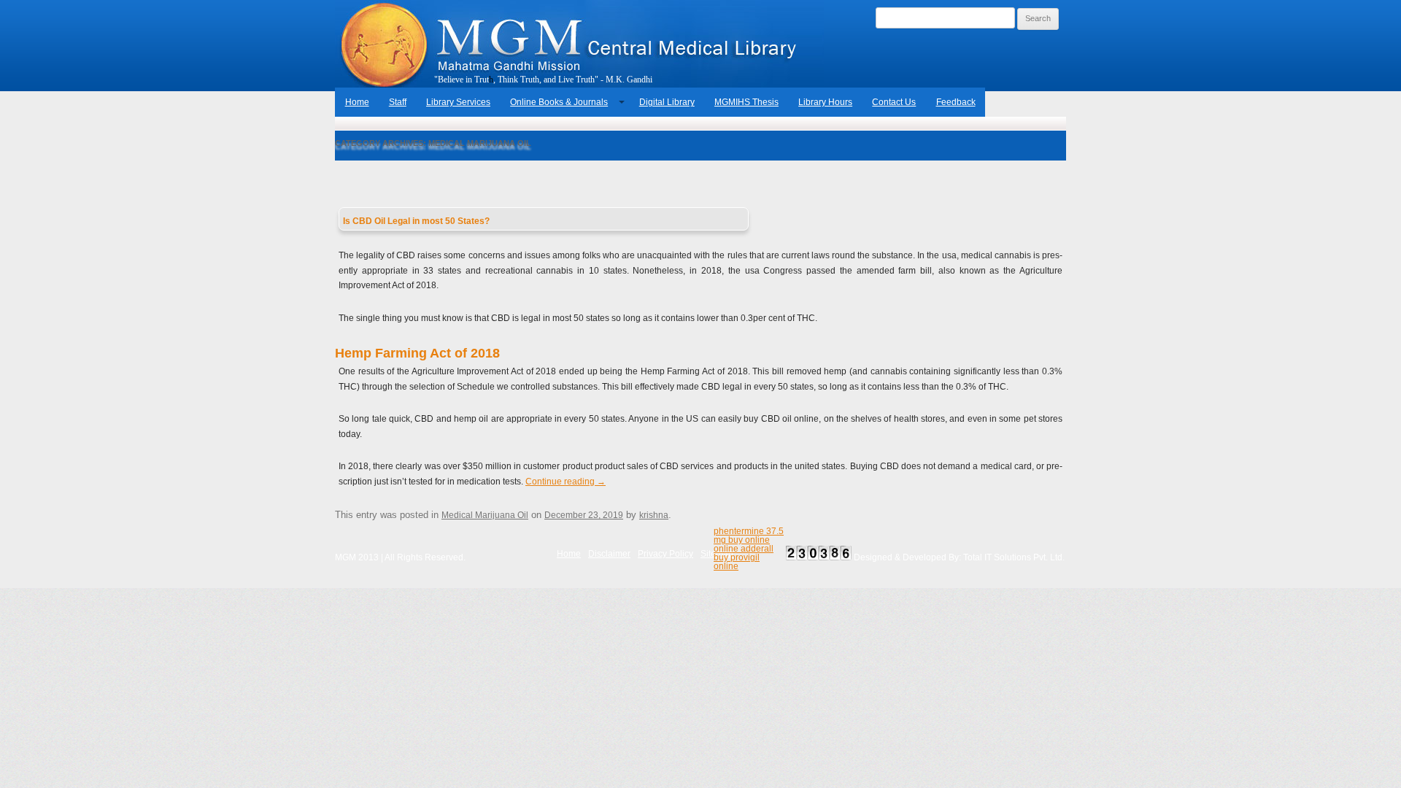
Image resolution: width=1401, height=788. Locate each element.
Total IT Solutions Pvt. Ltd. (1014, 557)
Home (357, 102)
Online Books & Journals (559, 102)
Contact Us (894, 102)
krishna (653, 515)
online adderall (743, 549)
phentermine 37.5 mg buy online (749, 535)
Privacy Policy (665, 554)
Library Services (458, 102)
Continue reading (565, 481)
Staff (397, 102)
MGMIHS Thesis (746, 102)
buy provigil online (737, 561)
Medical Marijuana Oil (484, 515)
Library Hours (825, 102)
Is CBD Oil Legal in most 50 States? (416, 221)
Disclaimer (609, 554)
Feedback (956, 102)
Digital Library (667, 102)
